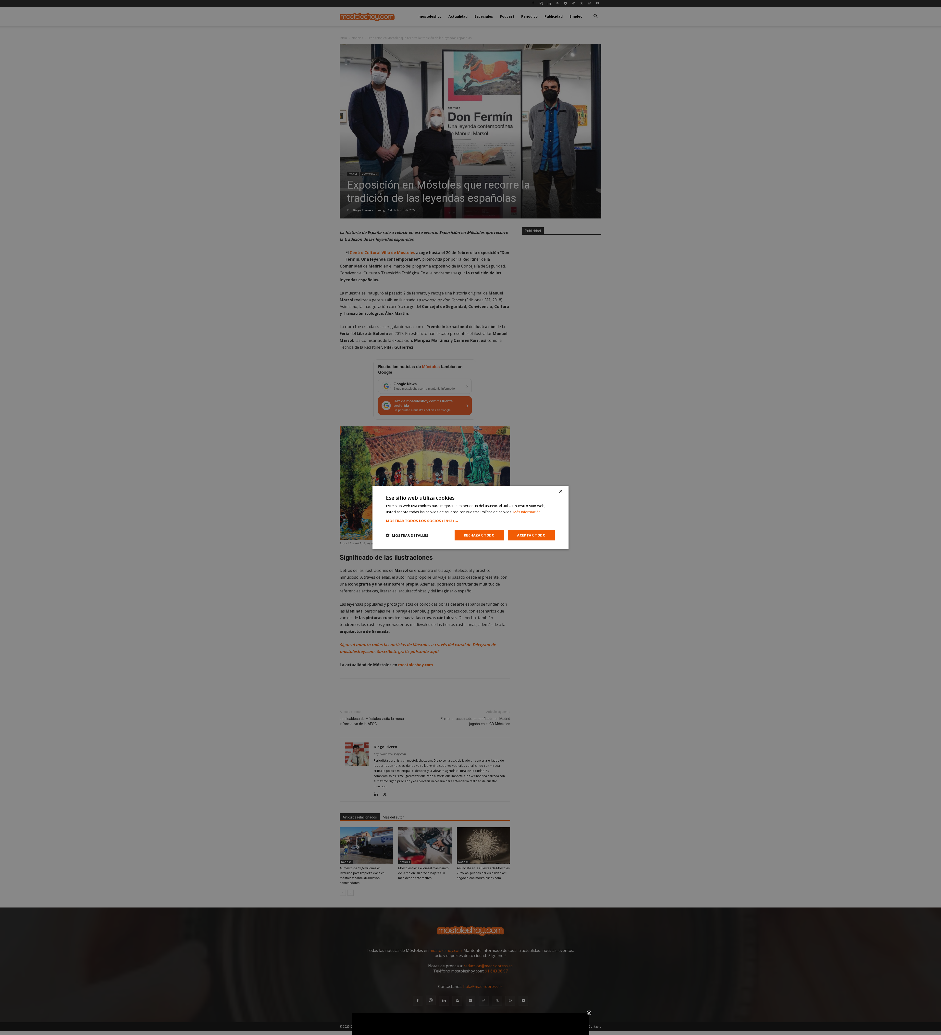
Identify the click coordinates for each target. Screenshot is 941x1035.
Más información (527, 511)
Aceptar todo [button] (531, 535)
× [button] (560, 491)
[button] (470, 520)
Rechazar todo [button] (479, 535)
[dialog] (470, 517)
